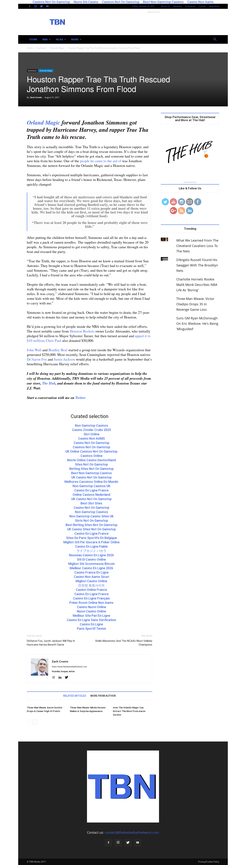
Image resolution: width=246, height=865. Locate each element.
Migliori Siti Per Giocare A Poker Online (91, 542)
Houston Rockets (82, 331)
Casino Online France (91, 590)
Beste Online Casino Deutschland (91, 460)
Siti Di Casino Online (91, 559)
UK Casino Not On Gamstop (91, 477)
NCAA (59, 39)
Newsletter (214, 6)
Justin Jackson (64, 359)
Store (33, 39)
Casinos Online (91, 456)
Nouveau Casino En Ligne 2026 (91, 555)
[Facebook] (29, 6)
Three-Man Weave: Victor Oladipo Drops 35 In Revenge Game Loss (195, 304)
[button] (215, 39)
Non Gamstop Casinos (91, 425)
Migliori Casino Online (91, 581)
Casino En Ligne (91, 624)
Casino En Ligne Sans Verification (91, 620)
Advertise (177, 6)
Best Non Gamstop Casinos (91, 473)
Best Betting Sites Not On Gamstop (91, 525)
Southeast (41, 48)
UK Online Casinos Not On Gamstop (91, 451)
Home (30, 48)
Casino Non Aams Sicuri (91, 577)
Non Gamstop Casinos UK (91, 486)
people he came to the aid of (100, 160)
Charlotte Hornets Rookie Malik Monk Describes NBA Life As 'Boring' (196, 284)
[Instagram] (35, 6)
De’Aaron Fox (37, 359)
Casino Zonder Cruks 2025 (91, 430)
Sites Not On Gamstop (91, 464)
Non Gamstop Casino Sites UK (91, 516)
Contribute (190, 6)
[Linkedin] (61, 677)
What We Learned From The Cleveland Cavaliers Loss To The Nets (197, 245)
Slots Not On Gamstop (91, 520)
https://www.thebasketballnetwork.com (69, 667)
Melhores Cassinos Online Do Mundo (91, 482)
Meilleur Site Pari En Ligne (91, 615)
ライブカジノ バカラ (91, 551)
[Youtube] (47, 6)
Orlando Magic (57, 48)
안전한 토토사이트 (91, 585)
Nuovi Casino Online (91, 611)
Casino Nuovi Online (91, 607)
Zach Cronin (36, 97)
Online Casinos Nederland (91, 494)
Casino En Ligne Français (91, 598)
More (75, 39)
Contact (202, 6)
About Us (165, 6)
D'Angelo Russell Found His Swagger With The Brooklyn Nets (197, 265)
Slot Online (91, 434)
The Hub (48, 383)
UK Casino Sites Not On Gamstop (91, 529)
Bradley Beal (57, 349)
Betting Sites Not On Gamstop (91, 469)
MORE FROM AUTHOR (103, 696)
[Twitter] (41, 6)
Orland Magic (43, 122)
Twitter (80, 397)
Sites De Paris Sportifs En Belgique (91, 538)
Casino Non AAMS (91, 438)
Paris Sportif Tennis (91, 628)
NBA (45, 39)
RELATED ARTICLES (74, 696)
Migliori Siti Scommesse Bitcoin (91, 564)
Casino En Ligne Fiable (91, 546)
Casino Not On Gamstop (91, 443)
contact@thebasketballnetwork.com (132, 832)
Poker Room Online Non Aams (91, 603)
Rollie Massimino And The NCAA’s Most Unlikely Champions (123, 642)
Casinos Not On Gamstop (91, 447)
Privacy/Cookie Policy (208, 861)
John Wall (34, 349)
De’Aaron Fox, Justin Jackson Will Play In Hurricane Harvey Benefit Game (51, 642)
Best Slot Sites (91, 503)
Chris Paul (53, 340)
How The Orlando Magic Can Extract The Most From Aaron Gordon (129, 711)
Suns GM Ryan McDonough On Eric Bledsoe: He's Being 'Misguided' (197, 323)
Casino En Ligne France (91, 490)
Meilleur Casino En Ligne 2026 (91, 568)
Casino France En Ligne (91, 572)
